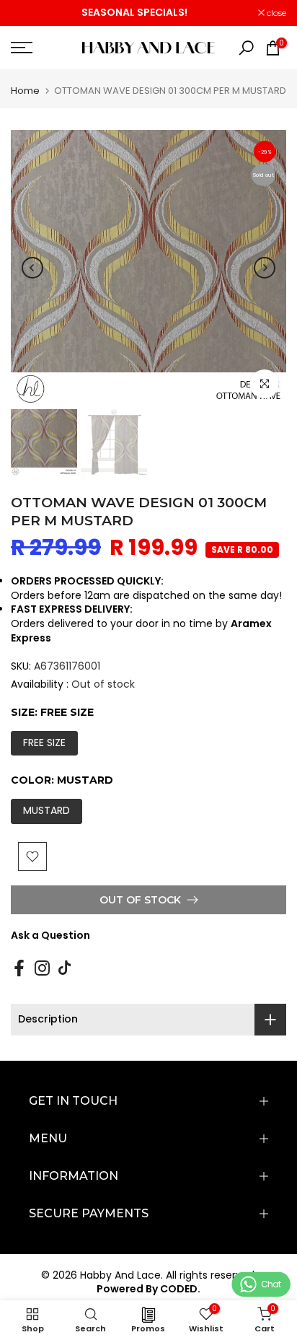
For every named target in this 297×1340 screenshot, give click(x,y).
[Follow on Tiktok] (64, 967)
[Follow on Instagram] (42, 967)
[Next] (264, 268)
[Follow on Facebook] (19, 967)
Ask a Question (50, 935)
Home (25, 90)
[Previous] (32, 268)
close (275, 13)
